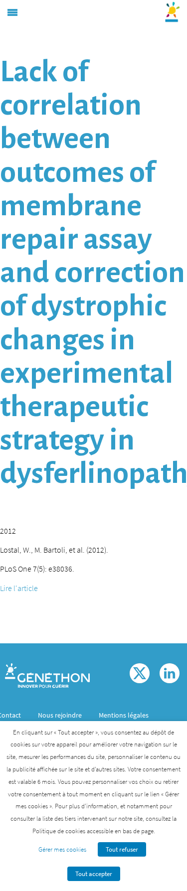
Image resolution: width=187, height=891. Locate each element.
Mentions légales (124, 715)
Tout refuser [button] (122, 849)
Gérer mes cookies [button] (62, 849)
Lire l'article (19, 588)
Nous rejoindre (60, 715)
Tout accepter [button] (93, 874)
